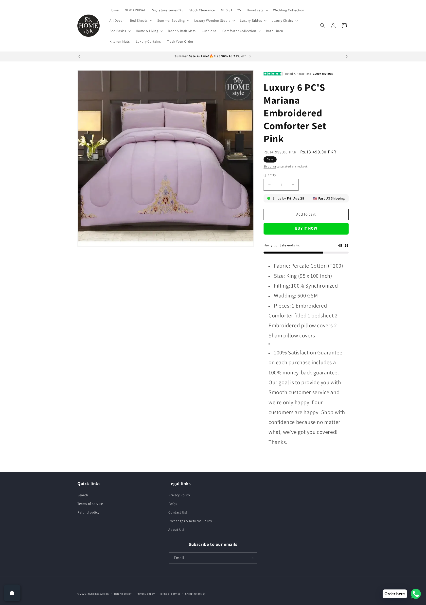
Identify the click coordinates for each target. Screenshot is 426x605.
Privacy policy (146, 593)
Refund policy (88, 512)
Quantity (270, 175)
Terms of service (90, 503)
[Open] (12, 593)
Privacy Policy (179, 495)
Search (82, 495)
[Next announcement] (346, 56)
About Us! (176, 529)
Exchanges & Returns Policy (190, 521)
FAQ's (172, 503)
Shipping (270, 166)
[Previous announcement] (79, 56)
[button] (257, 10)
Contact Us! (177, 512)
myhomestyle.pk (98, 593)
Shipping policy (195, 593)
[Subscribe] (251, 558)
